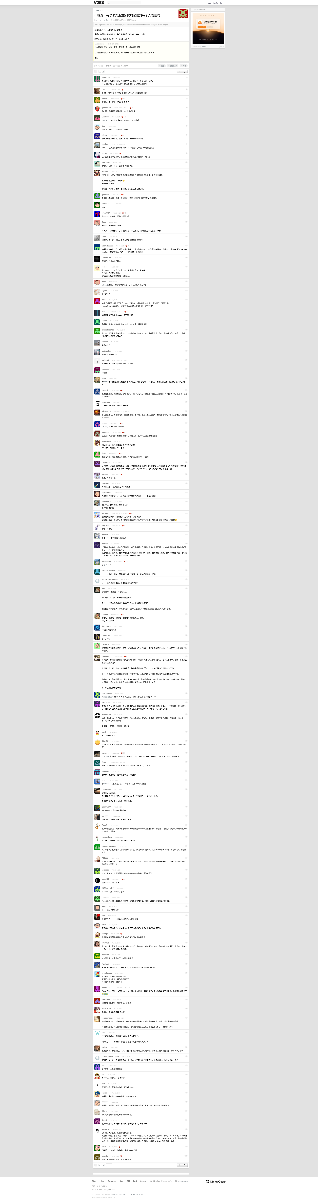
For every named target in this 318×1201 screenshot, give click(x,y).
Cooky (104, 153)
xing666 (105, 614)
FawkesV (105, 964)
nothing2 (105, 360)
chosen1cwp (107, 837)
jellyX (104, 378)
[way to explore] (99, 3)
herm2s (105, 1156)
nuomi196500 (107, 245)
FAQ (135, 1181)
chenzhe (204, 47)
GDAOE (105, 741)
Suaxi (104, 222)
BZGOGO (105, 513)
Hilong (104, 1111)
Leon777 (105, 116)
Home (209, 3)
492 (103, 1032)
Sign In (222, 3)
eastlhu (105, 144)
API (128, 1181)
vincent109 (106, 501)
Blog (121, 1181)
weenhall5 (106, 162)
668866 (105, 1102)
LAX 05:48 (131, 1195)
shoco (104, 320)
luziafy (104, 1047)
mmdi (104, 1146)
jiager (104, 453)
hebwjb (105, 933)
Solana (143, 1181)
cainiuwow (106, 789)
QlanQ (104, 1120)
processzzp (106, 561)
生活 (103, 10)
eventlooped (107, 973)
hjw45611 (106, 816)
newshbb (105, 879)
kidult (104, 236)
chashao (105, 483)
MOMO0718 (106, 1008)
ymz (103, 1083)
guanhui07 (106, 807)
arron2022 (106, 702)
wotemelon (106, 351)
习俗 (184, 65)
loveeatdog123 (108, 329)
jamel (104, 299)
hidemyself (106, 441)
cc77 (104, 1065)
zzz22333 (105, 897)
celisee (105, 266)
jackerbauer (107, 492)
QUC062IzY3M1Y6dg (110, 1056)
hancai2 (105, 98)
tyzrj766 (105, 474)
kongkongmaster (109, 846)
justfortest (106, 999)
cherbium (106, 77)
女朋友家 (173, 65)
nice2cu (105, 341)
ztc (103, 1074)
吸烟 (162, 65)
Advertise (112, 1181)
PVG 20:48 (122, 1195)
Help (102, 1181)
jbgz (103, 126)
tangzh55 (105, 525)
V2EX (96, 10)
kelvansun (106, 402)
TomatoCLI (106, 257)
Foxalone (106, 462)
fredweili (105, 954)
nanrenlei (106, 432)
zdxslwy (105, 135)
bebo (104, 906)
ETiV (103, 311)
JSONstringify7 (108, 888)
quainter (105, 194)
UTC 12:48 (114, 1195)
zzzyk (104, 732)
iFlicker (105, 534)
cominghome (107, 1018)
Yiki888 (105, 858)
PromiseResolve (108, 570)
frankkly (105, 543)
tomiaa (106, 20)
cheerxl (105, 390)
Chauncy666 (107, 693)
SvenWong (106, 714)
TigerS (104, 825)
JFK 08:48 (139, 1195)
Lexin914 (105, 644)
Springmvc (106, 626)
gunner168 (106, 107)
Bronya (105, 171)
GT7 (103, 588)
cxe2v (104, 780)
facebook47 (107, 987)
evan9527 (106, 213)
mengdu (105, 753)
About (94, 1181)
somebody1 (107, 656)
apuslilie (105, 870)
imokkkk (105, 369)
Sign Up (215, 3)
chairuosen (106, 635)
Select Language (182, 1181)
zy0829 (104, 423)
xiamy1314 (106, 203)
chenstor (105, 1093)
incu (103, 915)
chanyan (105, 771)
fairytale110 (106, 411)
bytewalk (105, 942)
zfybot (104, 290)
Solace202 (106, 1129)
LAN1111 (105, 89)
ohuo (104, 924)
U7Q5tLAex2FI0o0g (110, 579)
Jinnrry (105, 762)
